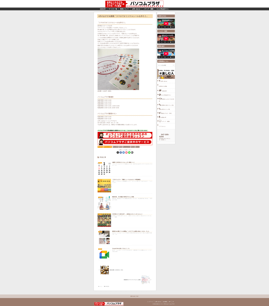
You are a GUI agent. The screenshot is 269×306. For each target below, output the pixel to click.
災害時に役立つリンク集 (167, 105)
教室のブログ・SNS (166, 113)
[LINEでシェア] (129, 152)
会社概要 (165, 301)
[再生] (159, 27)
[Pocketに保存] (126, 152)
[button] (132, 152)
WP (170, 301)
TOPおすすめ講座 (108, 146)
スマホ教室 (116, 146)
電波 (121, 146)
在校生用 (164, 91)
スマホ (138, 146)
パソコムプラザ (127, 146)
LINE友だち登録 (163, 86)
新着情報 (100, 146)
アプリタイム (162, 126)
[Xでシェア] (118, 152)
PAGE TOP (135, 296)
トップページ (150, 301)
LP (173, 301)
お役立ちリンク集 (165, 109)
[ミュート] (170, 27)
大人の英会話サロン (166, 95)
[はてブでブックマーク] (123, 152)
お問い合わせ (163, 81)
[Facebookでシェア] (120, 152)
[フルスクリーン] (173, 27)
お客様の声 (163, 117)
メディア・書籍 (165, 121)
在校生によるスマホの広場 (166, 100)
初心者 (133, 146)
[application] (166, 24)
